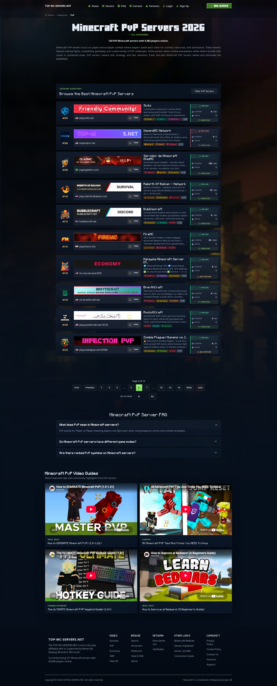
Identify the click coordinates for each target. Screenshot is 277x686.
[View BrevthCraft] (65, 292)
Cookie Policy (214, 649)
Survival (114, 640)
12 (161, 387)
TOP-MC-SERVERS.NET (58, 6)
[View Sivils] (65, 111)
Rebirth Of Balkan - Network (165, 184)
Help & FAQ (137, 656)
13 (170, 387)
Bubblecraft (153, 209)
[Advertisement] (138, 72)
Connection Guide (184, 656)
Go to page (126, 396)
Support (211, 664)
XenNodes (158, 649)
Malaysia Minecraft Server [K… (164, 260)
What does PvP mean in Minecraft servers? (89, 424)
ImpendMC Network (157, 130)
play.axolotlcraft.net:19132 (93, 324)
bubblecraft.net (87, 221)
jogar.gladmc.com (89, 169)
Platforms (136, 651)
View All (114, 661)
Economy (115, 651)
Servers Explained (184, 645)
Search (135, 640)
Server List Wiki (182, 651)
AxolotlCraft (153, 312)
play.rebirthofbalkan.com (93, 196)
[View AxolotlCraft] (65, 317)
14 (179, 387)
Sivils (147, 105)
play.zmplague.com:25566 (93, 349)
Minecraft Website (184, 640)
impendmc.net (87, 143)
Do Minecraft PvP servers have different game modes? (98, 441)
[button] (185, 119)
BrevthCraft (153, 287)
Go (152, 396)
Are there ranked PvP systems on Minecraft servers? (98, 453)
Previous (90, 387)
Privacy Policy (210, 642)
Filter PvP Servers (204, 91)
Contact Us (213, 654)
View (136, 117)
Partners (211, 659)
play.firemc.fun (87, 246)
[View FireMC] (65, 239)
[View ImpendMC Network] (65, 136)
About (134, 661)
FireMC (149, 234)
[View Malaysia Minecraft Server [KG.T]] (65, 266)
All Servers (137, 645)
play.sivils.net (86, 118)
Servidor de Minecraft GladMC (160, 157)
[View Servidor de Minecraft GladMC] (65, 162)
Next (189, 387)
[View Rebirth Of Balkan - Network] (65, 189)
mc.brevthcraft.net (89, 299)
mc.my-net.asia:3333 (90, 273)
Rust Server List (159, 642)
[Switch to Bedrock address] (130, 118)
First (76, 387)
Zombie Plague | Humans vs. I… (166, 337)
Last (200, 387)
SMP (112, 656)
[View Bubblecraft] (65, 214)
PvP (112, 645)
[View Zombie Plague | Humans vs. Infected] (65, 342)
